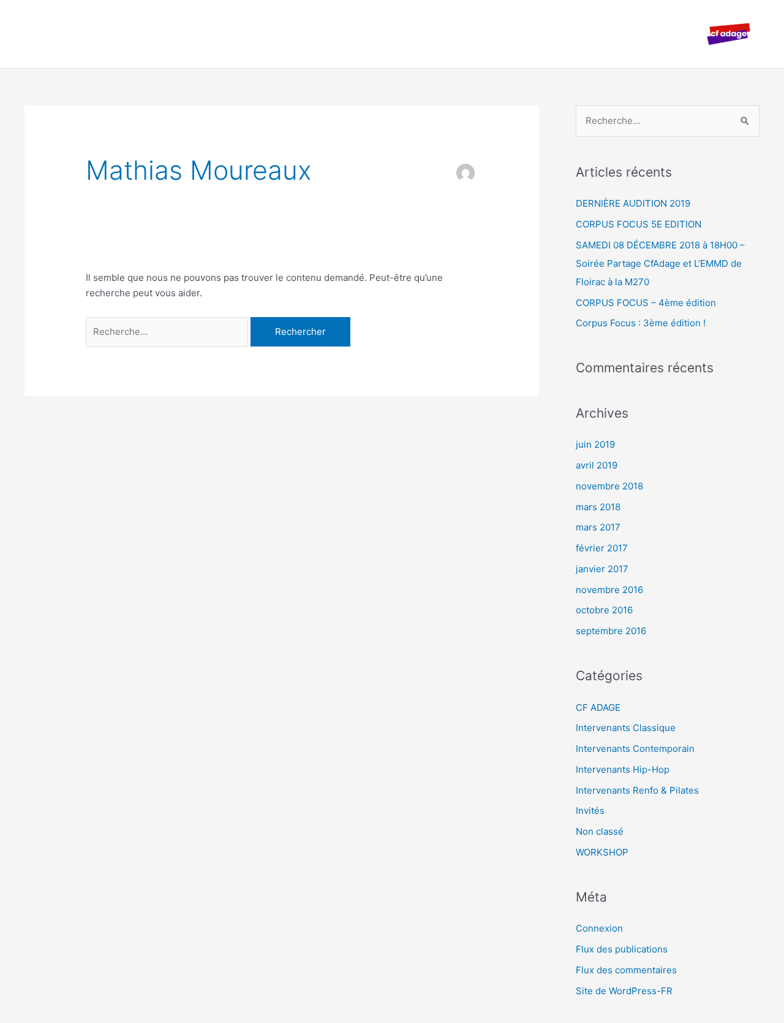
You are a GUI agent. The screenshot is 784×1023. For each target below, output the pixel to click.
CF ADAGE (598, 707)
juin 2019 (595, 444)
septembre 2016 (611, 631)
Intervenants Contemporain (635, 748)
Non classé (600, 831)
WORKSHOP (602, 852)
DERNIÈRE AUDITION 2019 (633, 203)
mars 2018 (598, 507)
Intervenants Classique (626, 728)
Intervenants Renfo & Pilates (637, 790)
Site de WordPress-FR (624, 991)
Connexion (599, 928)
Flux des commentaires (626, 970)
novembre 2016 (609, 590)
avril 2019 (596, 465)
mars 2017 (598, 527)
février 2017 (602, 548)
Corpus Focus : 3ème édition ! (641, 323)
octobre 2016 (604, 610)
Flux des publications (622, 949)
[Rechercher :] (168, 331)
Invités (590, 810)
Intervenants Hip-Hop (622, 769)
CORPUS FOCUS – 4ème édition (646, 302)
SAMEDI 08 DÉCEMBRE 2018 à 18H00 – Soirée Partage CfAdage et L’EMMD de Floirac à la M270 (660, 263)
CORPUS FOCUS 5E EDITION (638, 224)
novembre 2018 (609, 486)
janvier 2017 (602, 569)
